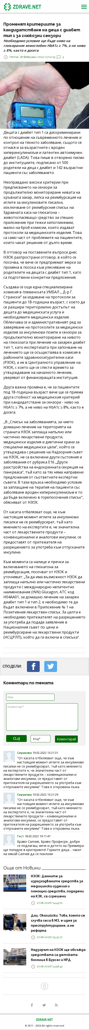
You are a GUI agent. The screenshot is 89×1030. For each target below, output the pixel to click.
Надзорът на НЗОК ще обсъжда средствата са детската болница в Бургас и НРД (58, 955)
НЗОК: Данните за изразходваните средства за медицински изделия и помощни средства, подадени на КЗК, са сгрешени (57, 886)
